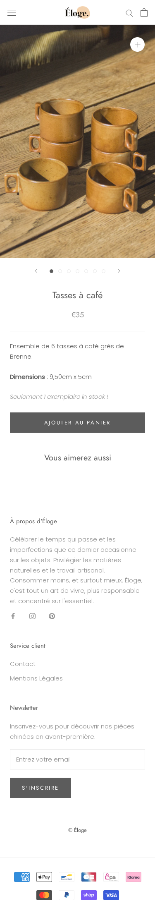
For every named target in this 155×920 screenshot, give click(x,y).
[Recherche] (129, 12)
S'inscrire (40, 788)
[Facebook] (13, 616)
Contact (23, 663)
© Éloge (77, 830)
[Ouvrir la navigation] (11, 12)
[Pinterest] (52, 616)
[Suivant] (119, 271)
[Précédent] (36, 271)
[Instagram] (32, 616)
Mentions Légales (36, 678)
